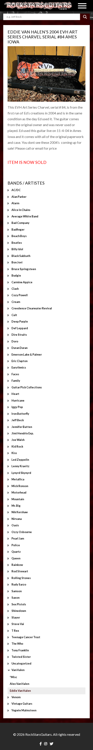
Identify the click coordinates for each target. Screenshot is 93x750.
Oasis (15, 525)
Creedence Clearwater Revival (31, 308)
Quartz (16, 552)
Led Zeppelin (20, 459)
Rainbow (17, 565)
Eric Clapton (19, 361)
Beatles (16, 242)
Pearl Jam (17, 538)
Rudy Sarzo (18, 584)
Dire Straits (19, 335)
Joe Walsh (17, 440)
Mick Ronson (19, 486)
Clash (15, 288)
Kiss (14, 453)
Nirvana (16, 519)
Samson (16, 591)
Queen (15, 558)
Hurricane (17, 400)
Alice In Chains (20, 210)
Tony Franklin (20, 650)
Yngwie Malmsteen (23, 710)
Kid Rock (17, 446)
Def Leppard (19, 328)
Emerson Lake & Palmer (26, 354)
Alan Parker (18, 196)
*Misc (13, 677)
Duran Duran (19, 348)
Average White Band (24, 216)
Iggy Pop (17, 407)
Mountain (17, 499)
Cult (14, 315)
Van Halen (17, 670)
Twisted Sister (21, 657)
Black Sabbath (20, 256)
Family (15, 381)
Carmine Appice (21, 282)
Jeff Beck (17, 420)
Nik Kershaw (19, 512)
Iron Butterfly (20, 413)
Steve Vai (17, 624)
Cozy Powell (19, 295)
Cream (15, 302)
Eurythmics (18, 367)
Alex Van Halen (19, 683)
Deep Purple (19, 321)
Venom (16, 697)
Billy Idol (17, 249)
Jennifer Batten (21, 427)
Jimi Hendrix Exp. (22, 433)
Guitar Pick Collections (26, 387)
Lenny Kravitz (20, 466)
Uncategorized (21, 663)
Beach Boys (19, 236)
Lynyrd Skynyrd (21, 473)
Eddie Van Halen (20, 690)
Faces (15, 374)
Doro (14, 341)
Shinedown (18, 611)
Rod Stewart (19, 571)
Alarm (15, 203)
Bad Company (20, 223)
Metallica (17, 479)
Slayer (15, 617)
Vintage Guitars (21, 704)
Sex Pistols (18, 604)
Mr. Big (16, 505)
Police (15, 545)
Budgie (16, 275)
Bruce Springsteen (23, 269)
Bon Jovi (16, 262)
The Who (17, 644)
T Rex (15, 630)
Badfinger (17, 229)
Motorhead (18, 492)
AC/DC (16, 190)
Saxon (15, 598)
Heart (15, 394)
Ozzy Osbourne (21, 532)
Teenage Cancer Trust (25, 637)
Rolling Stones (21, 578)
